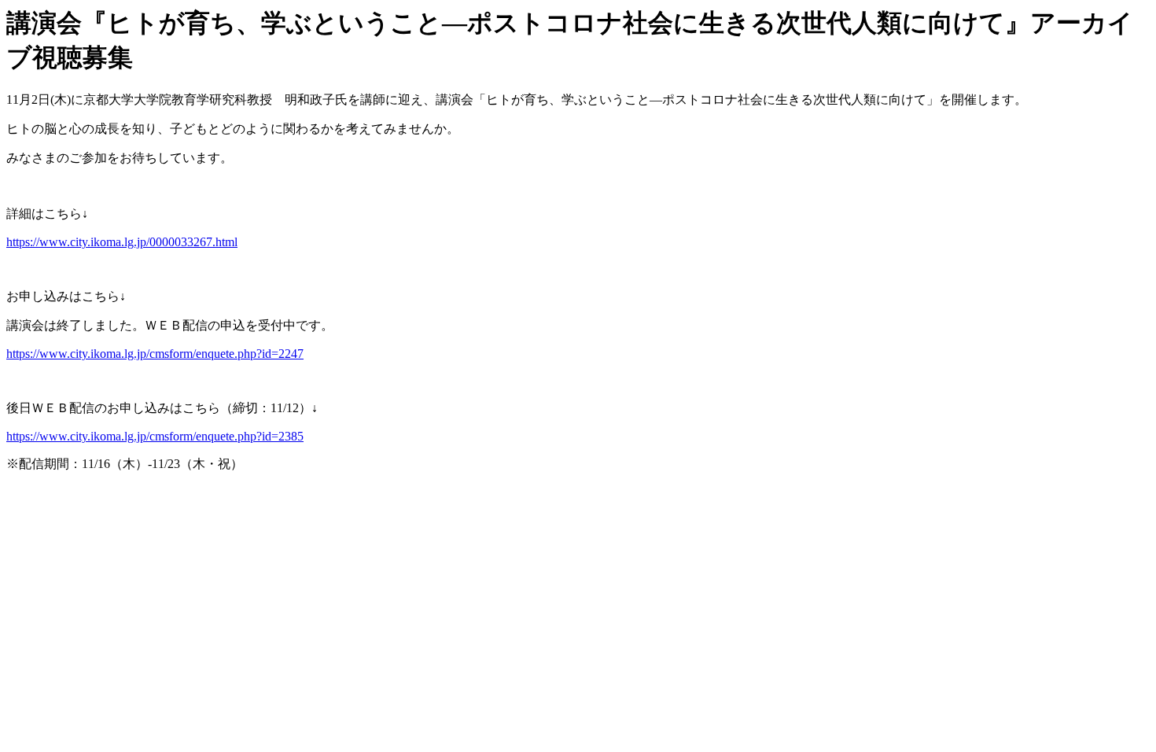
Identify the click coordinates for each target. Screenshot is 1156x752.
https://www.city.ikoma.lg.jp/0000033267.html (121, 242)
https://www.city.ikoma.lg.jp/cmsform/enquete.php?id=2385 (155, 436)
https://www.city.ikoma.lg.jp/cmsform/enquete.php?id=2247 (155, 353)
